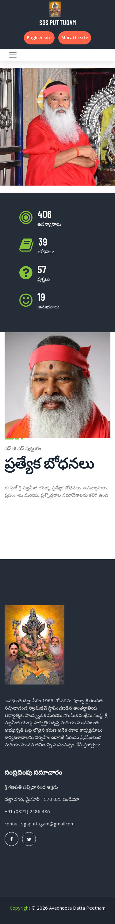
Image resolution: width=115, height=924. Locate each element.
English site (39, 37)
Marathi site (74, 37)
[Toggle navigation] (13, 55)
